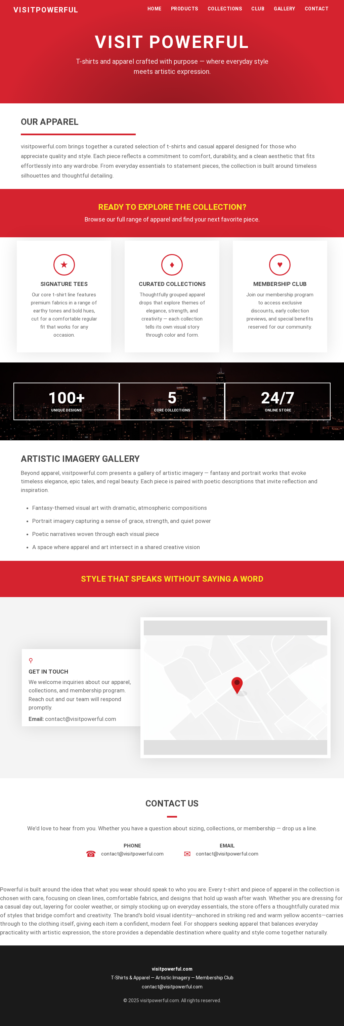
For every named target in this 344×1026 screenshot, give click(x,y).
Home (154, 8)
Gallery (284, 8)
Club (257, 8)
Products (184, 8)
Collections (225, 8)
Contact (317, 8)
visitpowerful (46, 10)
